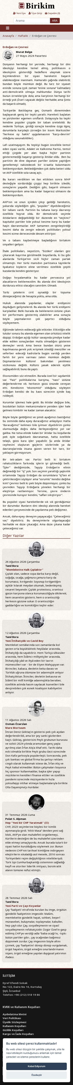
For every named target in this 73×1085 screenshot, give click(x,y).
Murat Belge (24, 52)
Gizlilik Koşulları (13, 1030)
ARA (54, 20)
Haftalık (23, 35)
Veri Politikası (12, 1018)
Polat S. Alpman (15, 819)
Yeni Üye (21, 13)
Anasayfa (8, 35)
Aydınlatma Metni (14, 1014)
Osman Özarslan (16, 724)
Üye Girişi (36, 13)
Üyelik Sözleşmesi (14, 1022)
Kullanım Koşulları (14, 1026)
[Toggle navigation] (8, 28)
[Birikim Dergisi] (36, 5)
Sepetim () (53, 13)
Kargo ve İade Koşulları (18, 1034)
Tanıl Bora (11, 565)
